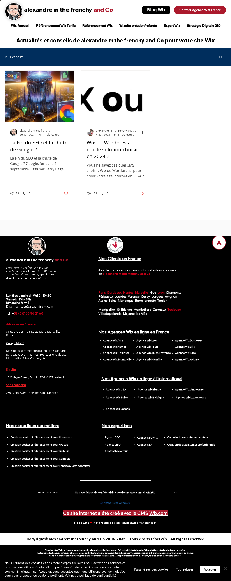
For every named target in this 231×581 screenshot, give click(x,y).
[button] (221, 57)
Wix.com (158, 513)
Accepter (210, 569)
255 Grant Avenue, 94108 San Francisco (32, 393)
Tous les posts (14, 57)
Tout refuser (184, 569)
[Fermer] (225, 569)
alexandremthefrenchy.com (136, 522)
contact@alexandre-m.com (34, 306)
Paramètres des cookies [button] (151, 569)
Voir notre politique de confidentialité (90, 575)
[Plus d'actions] (67, 132)
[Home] (219, 243)
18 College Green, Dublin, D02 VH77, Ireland (35, 377)
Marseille (142, 292)
